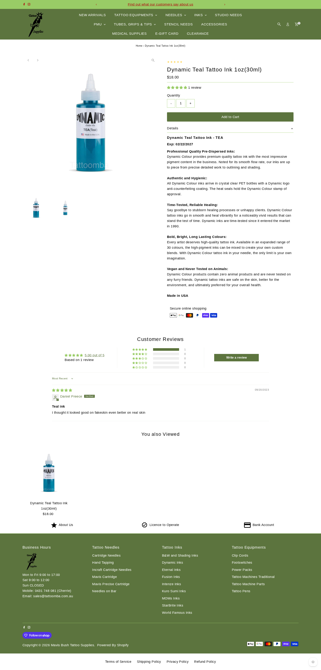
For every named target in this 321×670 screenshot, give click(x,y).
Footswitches (242, 562)
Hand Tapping (103, 562)
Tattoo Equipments (134, 15)
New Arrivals (92, 15)
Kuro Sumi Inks (174, 591)
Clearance (198, 33)
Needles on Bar (104, 591)
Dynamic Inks (172, 562)
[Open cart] (297, 24)
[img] (62, 390)
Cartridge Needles (106, 555)
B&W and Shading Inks (180, 555)
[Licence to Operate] (144, 527)
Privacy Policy (178, 662)
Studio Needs (228, 15)
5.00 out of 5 (94, 355)
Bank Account (263, 525)
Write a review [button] (236, 357)
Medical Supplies (129, 33)
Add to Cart (230, 117)
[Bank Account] (247, 527)
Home (139, 45)
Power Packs (242, 570)
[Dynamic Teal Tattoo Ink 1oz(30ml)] (48, 472)
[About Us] (54, 527)
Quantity (173, 95)
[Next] (225, 4)
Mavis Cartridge (104, 577)
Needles (174, 15)
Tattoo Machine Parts (248, 584)
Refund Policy (205, 662)
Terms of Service (118, 662)
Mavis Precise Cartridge (110, 584)
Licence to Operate (164, 525)
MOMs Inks (171, 598)
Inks (199, 15)
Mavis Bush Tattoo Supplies (72, 645)
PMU (98, 24)
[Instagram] (29, 4)
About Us (66, 525)
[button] (177, 87)
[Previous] (96, 4)
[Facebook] (24, 4)
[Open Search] (279, 24)
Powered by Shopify (113, 645)
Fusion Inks (171, 577)
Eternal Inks (171, 570)
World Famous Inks (177, 613)
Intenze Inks (171, 584)
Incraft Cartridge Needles (111, 570)
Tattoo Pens (241, 591)
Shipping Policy (149, 662)
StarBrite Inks (172, 605)
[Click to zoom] (153, 60)
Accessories (214, 24)
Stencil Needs (178, 24)
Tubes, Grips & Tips (133, 24)
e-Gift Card (167, 33)
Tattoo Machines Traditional (253, 577)
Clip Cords (240, 555)
